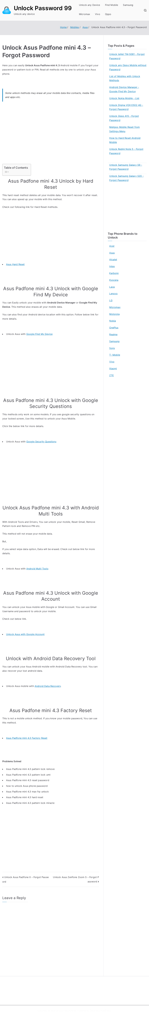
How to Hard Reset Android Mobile (124, 140)
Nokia (112, 320)
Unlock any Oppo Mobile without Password (127, 67)
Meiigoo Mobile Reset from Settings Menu (124, 129)
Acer (112, 245)
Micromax (84, 14)
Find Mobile (111, 4)
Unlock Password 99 (43, 8)
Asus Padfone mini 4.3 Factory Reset (26, 738)
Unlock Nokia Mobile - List (124, 98)
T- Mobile (114, 354)
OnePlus (113, 327)
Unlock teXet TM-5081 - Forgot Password (127, 56)
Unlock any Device (89, 4)
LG (110, 300)
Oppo (108, 14)
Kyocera (113, 280)
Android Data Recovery (48, 686)
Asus (112, 252)
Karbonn (114, 273)
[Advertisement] (50, 134)
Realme (113, 334)
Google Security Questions (41, 441)
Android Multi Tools (37, 568)
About (81, 987)
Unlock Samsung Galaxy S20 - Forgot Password (126, 178)
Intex (112, 266)
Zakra (92, 1010)
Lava (112, 286)
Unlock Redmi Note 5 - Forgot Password (126, 151)
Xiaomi (113, 368)
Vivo (97, 14)
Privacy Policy (85, 993)
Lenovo (113, 293)
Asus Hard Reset (15, 264)
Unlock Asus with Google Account (25, 634)
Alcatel (113, 259)
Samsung (128, 4)
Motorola (114, 314)
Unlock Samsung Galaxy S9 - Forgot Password (125, 167)
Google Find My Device (39, 334)
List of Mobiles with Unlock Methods (124, 78)
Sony (112, 348)
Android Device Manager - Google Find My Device (124, 89)
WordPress (105, 1010)
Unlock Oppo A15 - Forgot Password (124, 118)
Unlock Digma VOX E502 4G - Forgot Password (126, 107)
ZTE (111, 375)
